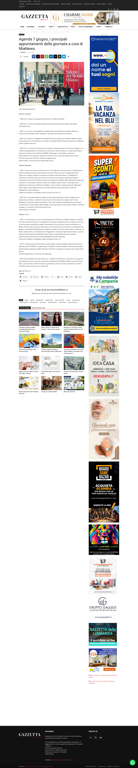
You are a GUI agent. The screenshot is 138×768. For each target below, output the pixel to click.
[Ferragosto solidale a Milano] (51, 383)
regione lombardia (72, 302)
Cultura (41, 27)
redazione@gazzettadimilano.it (62, 760)
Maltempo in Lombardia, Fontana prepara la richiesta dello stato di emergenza (73, 329)
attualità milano (49, 300)
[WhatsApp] (47, 56)
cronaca (68, 300)
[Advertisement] (104, 706)
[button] (108, 9)
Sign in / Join (37, 1)
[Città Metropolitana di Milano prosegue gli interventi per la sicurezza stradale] (29, 319)
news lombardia (34, 302)
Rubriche (108, 27)
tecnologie (43, 766)
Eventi (51, 27)
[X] (38, 56)
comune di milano (59, 300)
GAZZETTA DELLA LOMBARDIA (33, 4)
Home (22, 27)
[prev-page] (20, 397)
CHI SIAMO (21, 4)
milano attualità (24, 302)
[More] (68, 56)
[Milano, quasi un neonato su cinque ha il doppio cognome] (29, 363)
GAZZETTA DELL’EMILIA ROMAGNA (50, 4)
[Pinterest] (42, 56)
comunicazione (36, 766)
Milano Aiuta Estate (69, 391)
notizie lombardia (52, 302)
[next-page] (23, 397)
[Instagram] (114, 9)
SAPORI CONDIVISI (101, 4)
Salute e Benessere (85, 27)
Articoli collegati (25, 308)
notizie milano (62, 302)
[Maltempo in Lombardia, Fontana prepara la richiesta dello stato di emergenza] (74, 319)
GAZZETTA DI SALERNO (89, 4)
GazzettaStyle (63, 27)
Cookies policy (49, 754)
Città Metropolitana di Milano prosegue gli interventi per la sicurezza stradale (27, 329)
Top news (26, 32)
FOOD (72, 27)
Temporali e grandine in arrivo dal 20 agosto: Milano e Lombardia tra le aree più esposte (74, 351)
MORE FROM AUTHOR (38, 308)
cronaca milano (76, 300)
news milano (43, 302)
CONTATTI (110, 4)
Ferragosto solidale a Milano (49, 391)
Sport (99, 27)
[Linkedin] (117, 9)
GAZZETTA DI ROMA (65, 4)
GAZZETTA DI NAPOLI (77, 4)
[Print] (59, 56)
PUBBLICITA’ (22, 6)
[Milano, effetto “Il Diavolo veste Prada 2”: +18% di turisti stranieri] (51, 319)
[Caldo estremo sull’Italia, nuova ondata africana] (29, 341)
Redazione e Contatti (90, 766)
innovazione (28, 766)
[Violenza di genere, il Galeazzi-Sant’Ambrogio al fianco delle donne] (51, 341)
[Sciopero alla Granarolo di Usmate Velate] (74, 363)
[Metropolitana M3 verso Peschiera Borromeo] (29, 383)
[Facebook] (111, 9)
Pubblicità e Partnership (113, 766)
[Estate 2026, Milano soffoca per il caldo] (51, 363)
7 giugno (26, 300)
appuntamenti (39, 300)
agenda (32, 300)
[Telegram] (64, 56)
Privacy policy (101, 766)
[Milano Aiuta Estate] (74, 383)
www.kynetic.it (50, 766)
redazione (23, 52)
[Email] (55, 56)
